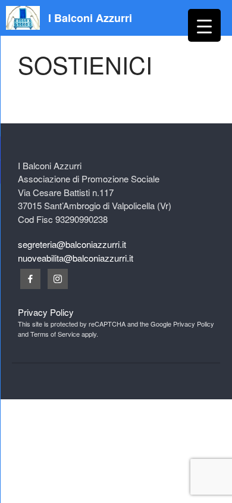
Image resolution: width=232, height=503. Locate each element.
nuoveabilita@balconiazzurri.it (75, 258)
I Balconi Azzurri (90, 18)
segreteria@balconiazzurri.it (72, 244)
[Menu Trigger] (204, 25)
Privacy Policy (46, 312)
